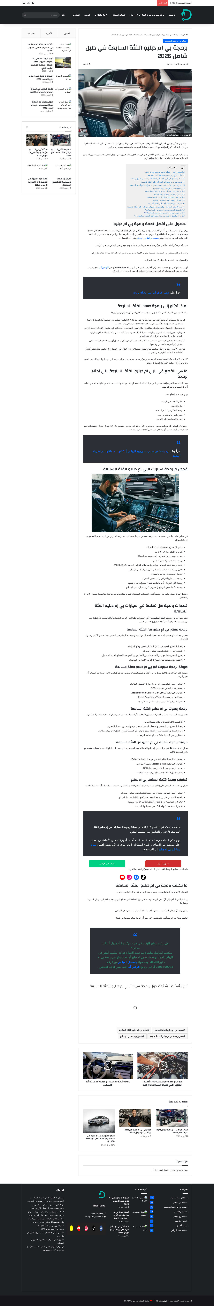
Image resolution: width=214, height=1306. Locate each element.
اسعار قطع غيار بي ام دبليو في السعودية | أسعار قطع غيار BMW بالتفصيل (100, 1138)
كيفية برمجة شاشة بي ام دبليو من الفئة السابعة (164, 197)
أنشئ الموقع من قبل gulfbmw (137, 1301)
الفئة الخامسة (181, 1221)
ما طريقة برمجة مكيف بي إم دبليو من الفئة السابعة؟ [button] (148, 1007)
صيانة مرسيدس (180, 1202)
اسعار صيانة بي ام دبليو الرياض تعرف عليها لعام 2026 (172, 1131)
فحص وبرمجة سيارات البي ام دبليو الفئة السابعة (161, 182)
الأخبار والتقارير (101, 15)
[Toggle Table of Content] (181, 167)
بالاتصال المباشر (127, 962)
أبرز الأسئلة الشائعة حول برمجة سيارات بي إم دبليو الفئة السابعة (154, 207)
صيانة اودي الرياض (179, 1230)
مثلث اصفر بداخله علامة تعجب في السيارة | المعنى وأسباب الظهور (40, 48)
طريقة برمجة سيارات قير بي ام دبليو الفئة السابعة (163, 191)
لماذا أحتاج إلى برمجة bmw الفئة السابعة (165, 175)
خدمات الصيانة (119, 15)
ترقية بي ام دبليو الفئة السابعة (133, 1029)
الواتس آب (104, 267)
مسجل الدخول (169, 1170)
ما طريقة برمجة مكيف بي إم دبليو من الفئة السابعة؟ (162, 213)
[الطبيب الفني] (186, 15)
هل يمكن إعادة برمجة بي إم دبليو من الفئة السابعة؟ (163, 210)
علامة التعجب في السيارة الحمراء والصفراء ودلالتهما (41, 90)
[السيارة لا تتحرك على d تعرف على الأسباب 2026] (63, 79)
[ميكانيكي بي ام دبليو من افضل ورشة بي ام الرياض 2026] (135, 1118)
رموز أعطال (181, 1225)
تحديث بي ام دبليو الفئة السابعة (169, 1029)
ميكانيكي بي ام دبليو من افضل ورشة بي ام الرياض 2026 (137, 1131)
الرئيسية (172, 15)
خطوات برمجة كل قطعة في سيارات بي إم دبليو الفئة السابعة (156, 185)
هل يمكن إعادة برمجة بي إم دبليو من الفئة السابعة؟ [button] (148, 997)
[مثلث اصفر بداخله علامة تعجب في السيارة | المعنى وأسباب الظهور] (63, 48)
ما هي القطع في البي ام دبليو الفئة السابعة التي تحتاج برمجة (156, 178)
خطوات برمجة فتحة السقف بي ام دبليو (167, 200)
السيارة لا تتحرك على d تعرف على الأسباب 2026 (41, 77)
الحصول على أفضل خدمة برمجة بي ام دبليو (164, 172)
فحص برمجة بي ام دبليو (131, 1036)
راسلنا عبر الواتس (107, 863)
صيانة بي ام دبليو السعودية (166, 34)
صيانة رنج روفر (180, 1216)
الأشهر (67, 33)
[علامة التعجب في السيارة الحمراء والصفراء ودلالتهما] (63, 92)
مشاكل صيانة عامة (179, 1198)
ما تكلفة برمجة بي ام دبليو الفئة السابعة (165, 203)
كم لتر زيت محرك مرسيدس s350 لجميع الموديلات (61, 182)
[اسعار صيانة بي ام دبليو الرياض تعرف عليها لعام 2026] (172, 1118)
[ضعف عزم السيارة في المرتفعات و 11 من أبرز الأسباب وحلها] (36, 170)
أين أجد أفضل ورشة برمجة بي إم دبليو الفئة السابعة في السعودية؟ (157, 216)
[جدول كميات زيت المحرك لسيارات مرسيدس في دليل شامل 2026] (63, 105)
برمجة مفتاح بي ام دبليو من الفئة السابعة (166, 188)
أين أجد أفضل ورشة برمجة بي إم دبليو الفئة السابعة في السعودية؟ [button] (138, 1017)
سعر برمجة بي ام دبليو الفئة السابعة (167, 1036)
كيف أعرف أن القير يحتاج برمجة (151, 292)
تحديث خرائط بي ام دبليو (147, 238)
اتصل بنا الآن (163, 863)
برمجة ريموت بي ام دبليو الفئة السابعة (167, 194)
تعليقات (31, 33)
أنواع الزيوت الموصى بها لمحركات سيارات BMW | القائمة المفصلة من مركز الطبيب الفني (42, 63)
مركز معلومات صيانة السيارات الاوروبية (147, 15)
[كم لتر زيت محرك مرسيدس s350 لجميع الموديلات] (60, 170)
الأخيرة (49, 33)
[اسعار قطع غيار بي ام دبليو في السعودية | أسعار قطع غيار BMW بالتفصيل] (99, 1121)
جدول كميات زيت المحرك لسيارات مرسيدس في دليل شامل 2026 (41, 105)
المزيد (87, 15)
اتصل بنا (76, 15)
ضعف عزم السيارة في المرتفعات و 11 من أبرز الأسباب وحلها (37, 182)
